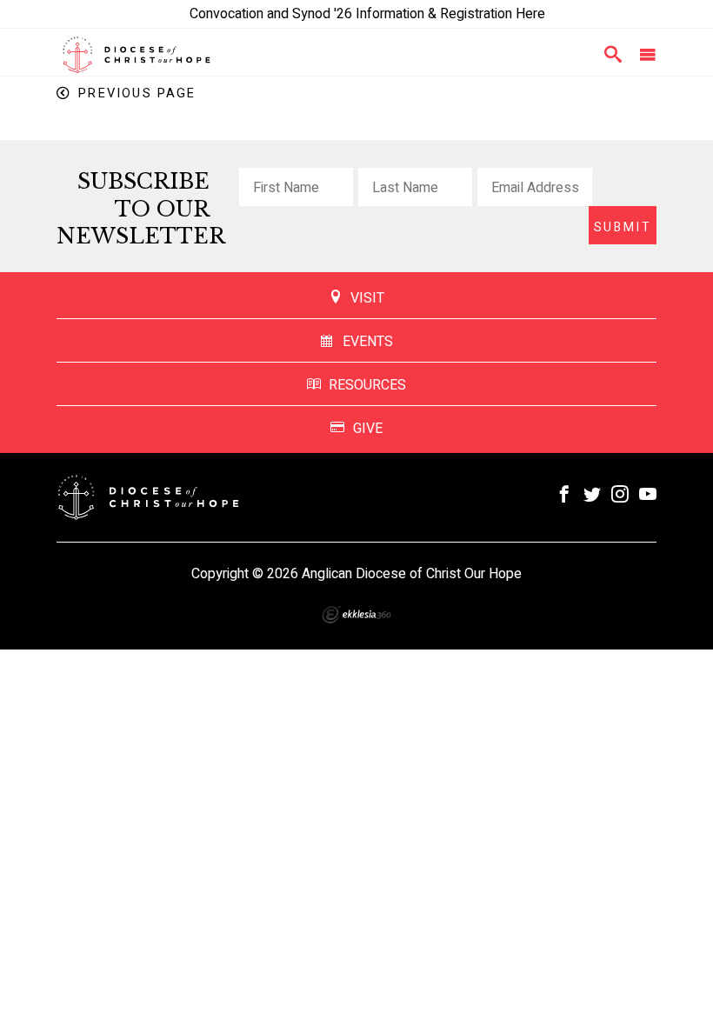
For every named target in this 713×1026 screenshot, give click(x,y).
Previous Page (137, 93)
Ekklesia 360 (356, 614)
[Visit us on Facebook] (564, 495)
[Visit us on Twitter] (592, 495)
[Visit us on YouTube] (647, 495)
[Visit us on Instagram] (620, 495)
